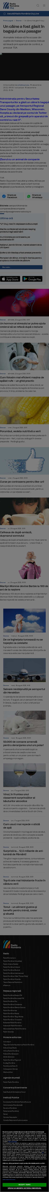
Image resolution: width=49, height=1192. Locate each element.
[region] (24, 1158)
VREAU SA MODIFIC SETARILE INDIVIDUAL (24, 1188)
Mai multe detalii (12, 1141)
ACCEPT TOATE (24, 1185)
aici (43, 1152)
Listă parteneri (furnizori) (9, 1179)
